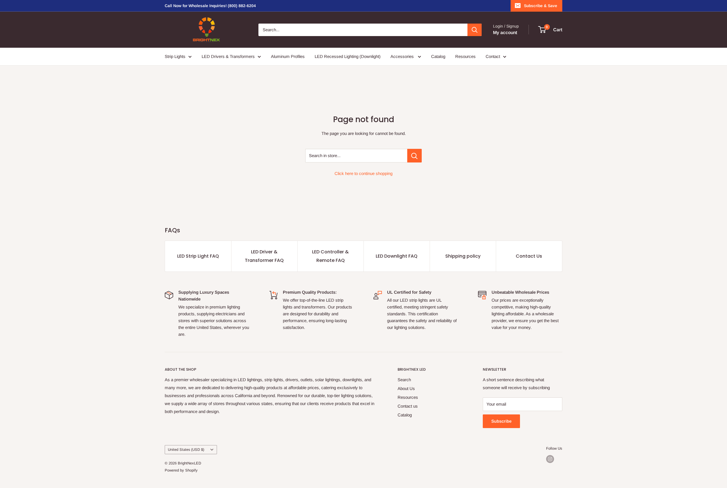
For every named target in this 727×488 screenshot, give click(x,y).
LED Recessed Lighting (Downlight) (348, 56)
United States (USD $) (186, 449)
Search (404, 379)
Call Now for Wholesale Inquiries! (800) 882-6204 (210, 5)
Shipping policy (463, 256)
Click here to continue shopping (363, 173)
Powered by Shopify (181, 470)
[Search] (474, 30)
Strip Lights (175, 56)
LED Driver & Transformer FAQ (264, 256)
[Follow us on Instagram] (550, 459)
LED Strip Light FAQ (198, 256)
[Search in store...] (414, 155)
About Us (406, 388)
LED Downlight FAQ (396, 256)
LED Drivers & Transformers (228, 56)
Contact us (408, 406)
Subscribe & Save (540, 5)
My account (505, 32)
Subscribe (501, 421)
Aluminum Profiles (288, 56)
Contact (493, 56)
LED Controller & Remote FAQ (330, 256)
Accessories (402, 56)
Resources (465, 56)
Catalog (438, 56)
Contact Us (529, 256)
